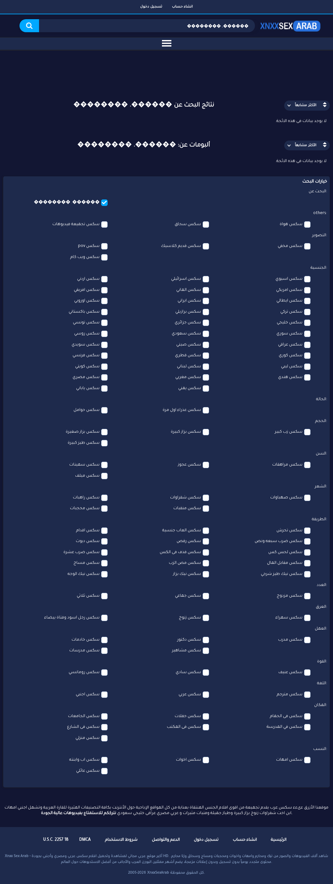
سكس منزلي (87, 738)
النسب (319, 749)
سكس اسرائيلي (186, 279)
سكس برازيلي (188, 312)
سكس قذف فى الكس (180, 552)
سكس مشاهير (186, 650)
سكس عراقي (290, 345)
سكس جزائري (188, 322)
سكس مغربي (188, 377)
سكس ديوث (88, 541)
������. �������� (67, 202)
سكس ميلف (87, 476)
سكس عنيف (290, 672)
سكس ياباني (88, 388)
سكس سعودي (186, 334)
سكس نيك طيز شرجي (281, 574)
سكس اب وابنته (84, 760)
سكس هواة (291, 224)
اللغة (321, 683)
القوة (321, 662)
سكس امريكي (289, 290)
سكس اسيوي (288, 279)
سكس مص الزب (185, 563)
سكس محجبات (85, 508)
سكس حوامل (86, 410)
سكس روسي (87, 334)
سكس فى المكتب (184, 727)
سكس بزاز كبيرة (186, 432)
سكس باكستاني (84, 312)
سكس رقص (189, 541)
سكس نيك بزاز (187, 574)
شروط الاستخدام (121, 840)
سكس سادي (188, 672)
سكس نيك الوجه (84, 574)
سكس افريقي (87, 290)
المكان (320, 705)
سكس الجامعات (84, 716)
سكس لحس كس (285, 552)
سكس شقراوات (185, 498)
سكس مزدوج (289, 596)
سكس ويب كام (85, 257)
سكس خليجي (289, 322)
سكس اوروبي (87, 301)
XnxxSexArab (158, 873)
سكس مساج (86, 563)
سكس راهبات (86, 498)
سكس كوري (290, 355)
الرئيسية (278, 840)
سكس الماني (188, 290)
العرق (321, 607)
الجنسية (318, 268)
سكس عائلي (88, 771)
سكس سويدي (86, 345)
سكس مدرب (290, 640)
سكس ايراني (189, 301)
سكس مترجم (289, 694)
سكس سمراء (288, 618)
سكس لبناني (189, 366)
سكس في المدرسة (284, 727)
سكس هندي (290, 377)
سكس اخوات (188, 760)
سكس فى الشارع (83, 727)
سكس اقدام (88, 530)
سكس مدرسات (84, 650)
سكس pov (89, 246)
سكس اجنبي (88, 694)
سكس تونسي (86, 322)
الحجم (320, 421)
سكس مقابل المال (284, 563)
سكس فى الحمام (286, 716)
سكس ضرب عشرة (81, 552)
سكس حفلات (188, 716)
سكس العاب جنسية (181, 530)
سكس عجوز (189, 465)
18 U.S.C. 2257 (56, 840)
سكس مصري (86, 377)
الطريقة (319, 519)
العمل (320, 629)
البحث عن (317, 191)
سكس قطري (188, 355)
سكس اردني (88, 279)
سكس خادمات (86, 640)
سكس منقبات (187, 508)
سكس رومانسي (84, 672)
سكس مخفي (290, 246)
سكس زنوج (190, 618)
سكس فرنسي (86, 355)
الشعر (320, 486)
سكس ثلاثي (88, 596)
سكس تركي (291, 312)
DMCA (85, 840)
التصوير (319, 235)
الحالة (321, 399)
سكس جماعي (188, 596)
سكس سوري (289, 334)
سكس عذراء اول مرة (182, 410)
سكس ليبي (291, 366)
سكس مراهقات (287, 465)
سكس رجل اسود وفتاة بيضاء (72, 618)
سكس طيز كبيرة (84, 443)
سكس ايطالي (289, 301)
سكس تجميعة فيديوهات (76, 224)
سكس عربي (190, 694)
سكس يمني (189, 388)
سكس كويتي (87, 366)
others (319, 213)
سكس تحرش (289, 530)
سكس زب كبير (288, 432)
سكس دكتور (189, 640)
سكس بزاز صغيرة (83, 432)
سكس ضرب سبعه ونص (278, 541)
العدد (321, 585)
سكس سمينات (84, 465)
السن (321, 454)
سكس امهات (289, 760)
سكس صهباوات (286, 498)
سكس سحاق (188, 224)
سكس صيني (188, 345)
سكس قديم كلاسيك (181, 246)
